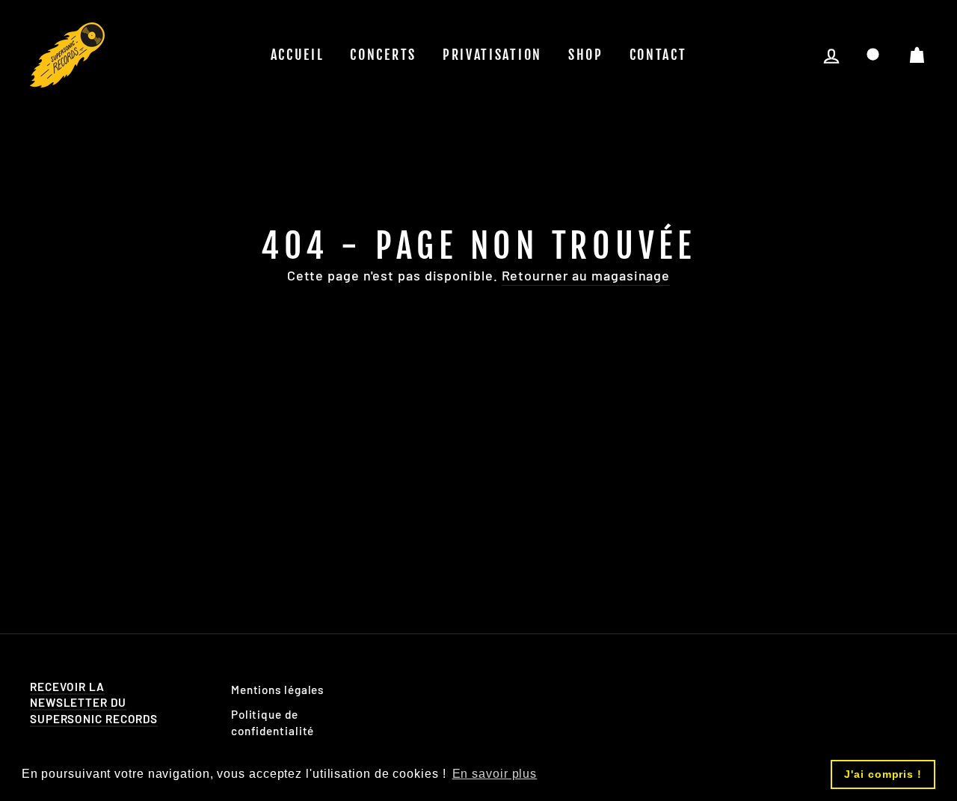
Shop (585, 54)
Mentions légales (277, 689)
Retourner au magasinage (586, 275)
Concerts (383, 54)
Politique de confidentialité (273, 722)
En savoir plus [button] (495, 773)
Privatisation (492, 54)
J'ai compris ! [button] (883, 774)
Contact (658, 54)
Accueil (297, 54)
